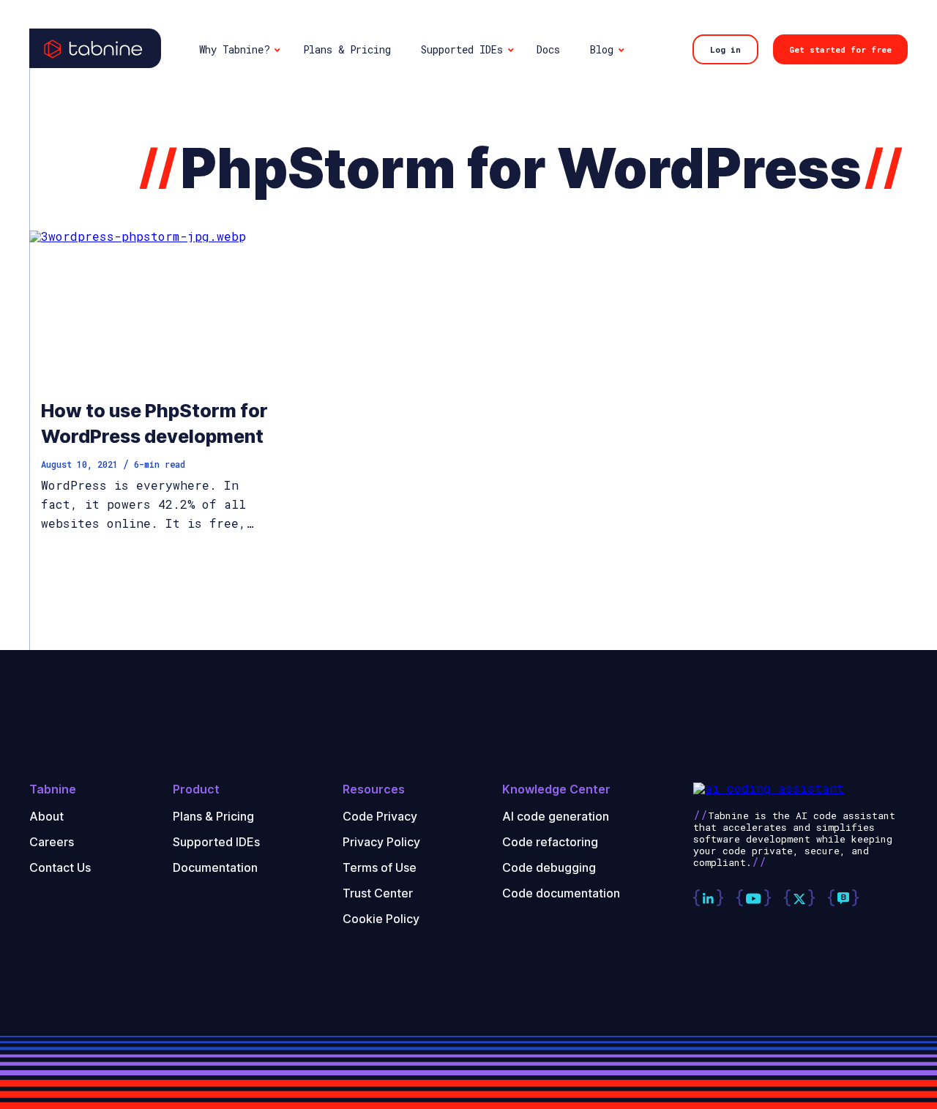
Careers (51, 841)
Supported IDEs (216, 841)
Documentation (215, 867)
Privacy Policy (381, 841)
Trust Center (378, 893)
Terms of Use (380, 867)
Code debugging (549, 867)
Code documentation (561, 893)
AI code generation (555, 816)
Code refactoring (550, 841)
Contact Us (60, 867)
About (46, 816)
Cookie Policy (381, 918)
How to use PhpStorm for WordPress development (154, 423)
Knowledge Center (556, 789)
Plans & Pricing (213, 816)
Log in (725, 49)
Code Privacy (380, 816)
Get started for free (840, 49)
